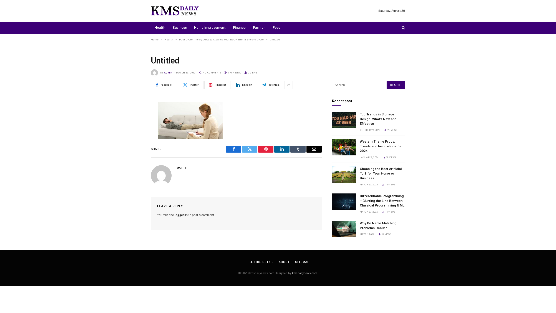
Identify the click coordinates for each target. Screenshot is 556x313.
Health (160, 27)
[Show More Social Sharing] (289, 85)
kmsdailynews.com (304, 273)
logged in (181, 215)
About (284, 262)
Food (277, 27)
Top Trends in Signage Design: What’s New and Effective (378, 119)
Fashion (259, 27)
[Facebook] (135, 116)
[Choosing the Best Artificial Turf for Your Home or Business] (344, 174)
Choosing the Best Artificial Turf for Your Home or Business (381, 173)
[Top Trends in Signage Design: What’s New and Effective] (344, 120)
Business (180, 27)
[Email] (135, 160)
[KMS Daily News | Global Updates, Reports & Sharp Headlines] (175, 11)
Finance (239, 27)
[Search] (403, 28)
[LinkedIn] (135, 138)
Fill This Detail (260, 262)
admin (168, 72)
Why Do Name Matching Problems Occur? (378, 225)
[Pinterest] (135, 149)
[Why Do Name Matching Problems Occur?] (344, 229)
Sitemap (302, 262)
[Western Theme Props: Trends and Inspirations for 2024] (344, 147)
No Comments (212, 72)
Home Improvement (210, 27)
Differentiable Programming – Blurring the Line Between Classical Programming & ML (382, 200)
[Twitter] (135, 127)
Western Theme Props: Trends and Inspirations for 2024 (381, 146)
